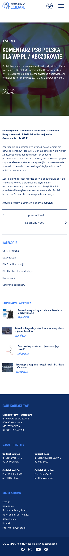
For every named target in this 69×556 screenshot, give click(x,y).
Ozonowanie (9, 277)
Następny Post (34, 222)
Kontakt (6, 523)
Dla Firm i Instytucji (13, 264)
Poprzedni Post (34, 215)
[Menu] (61, 6)
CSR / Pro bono (10, 250)
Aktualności (9, 518)
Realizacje (8, 505)
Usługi (6, 501)
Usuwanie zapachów (13, 284)
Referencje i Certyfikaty (15, 514)
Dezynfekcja (9, 257)
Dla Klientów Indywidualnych (18, 270)
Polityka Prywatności (14, 527)
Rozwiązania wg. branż (14, 510)
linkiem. (48, 202)
